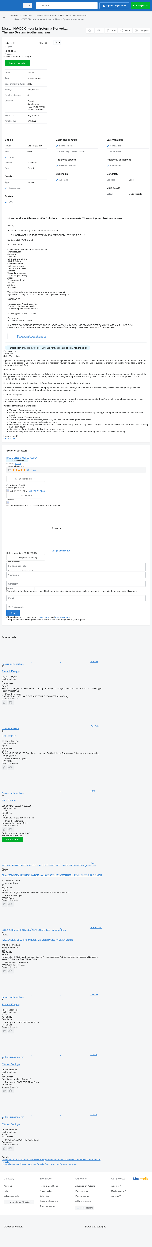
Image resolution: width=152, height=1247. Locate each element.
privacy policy (44, 617)
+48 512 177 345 (37, 491)
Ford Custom (9, 800)
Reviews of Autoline (48, 1201)
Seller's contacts (11, 1196)
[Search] (39, 5)
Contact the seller (17, 63)
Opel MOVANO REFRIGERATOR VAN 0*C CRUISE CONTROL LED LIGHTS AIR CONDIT (52, 875)
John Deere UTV (32, 1159)
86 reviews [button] (31, 470)
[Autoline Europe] (11, 5)
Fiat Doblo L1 (9, 736)
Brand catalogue (47, 1206)
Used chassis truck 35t (13, 1159)
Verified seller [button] (18, 460)
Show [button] (26, 491)
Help (6, 1191)
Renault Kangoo (10, 671)
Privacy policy (45, 1191)
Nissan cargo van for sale (32, 1164)
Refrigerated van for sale (52, 1159)
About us (8, 1186)
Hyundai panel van (11, 1164)
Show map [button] (56, 528)
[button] (90, 30)
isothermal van (34, 78)
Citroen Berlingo (11, 1064)
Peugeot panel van (68, 1164)
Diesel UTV (69, 1159)
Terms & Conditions (48, 1186)
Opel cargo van (52, 1164)
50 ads (18, 463)
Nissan (30, 72)
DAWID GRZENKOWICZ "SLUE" (21, 458)
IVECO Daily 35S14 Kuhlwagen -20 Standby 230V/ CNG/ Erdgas (37, 939)
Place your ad (12, 839)
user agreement (62, 617)
